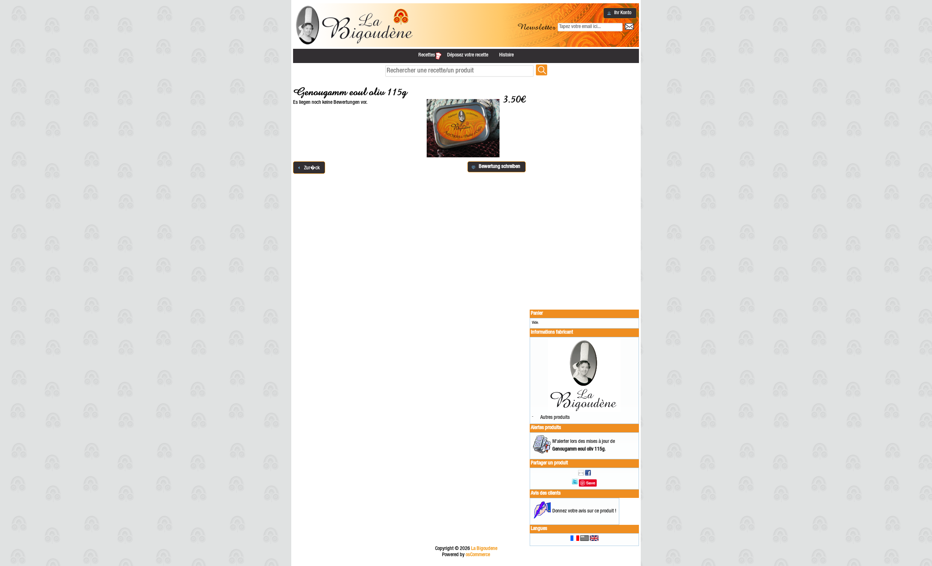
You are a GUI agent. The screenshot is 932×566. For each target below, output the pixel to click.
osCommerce (478, 555)
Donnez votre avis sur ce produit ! (584, 511)
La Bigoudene (484, 548)
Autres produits (555, 417)
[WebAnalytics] (466, 562)
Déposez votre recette (467, 55)
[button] (620, 13)
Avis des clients (546, 493)
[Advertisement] (584, 190)
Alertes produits (546, 428)
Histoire (506, 55)
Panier (537, 313)
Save (590, 483)
